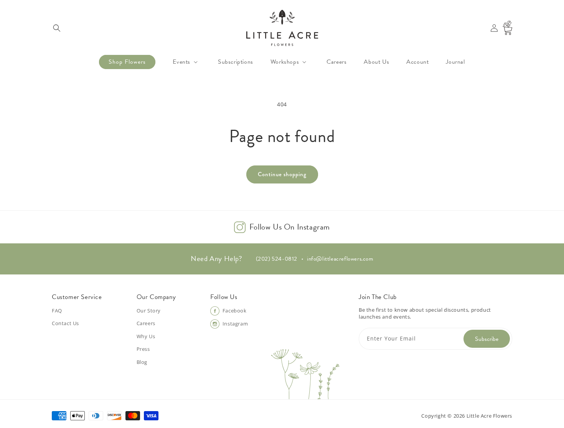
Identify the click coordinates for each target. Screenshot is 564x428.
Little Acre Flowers (489, 415)
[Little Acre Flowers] (282, 27)
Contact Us (65, 323)
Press (143, 348)
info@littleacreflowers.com (340, 258)
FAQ (57, 310)
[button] (56, 28)
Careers (146, 323)
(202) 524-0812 (276, 258)
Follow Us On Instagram (289, 227)
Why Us (146, 336)
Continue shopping (282, 174)
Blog (142, 362)
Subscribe (486, 339)
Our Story (149, 310)
